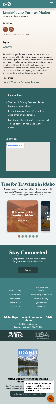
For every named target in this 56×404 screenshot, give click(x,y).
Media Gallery (15, 290)
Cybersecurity (41, 302)
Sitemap (41, 306)
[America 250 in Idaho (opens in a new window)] (15, 335)
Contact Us (15, 306)
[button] (19, 236)
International (15, 294)
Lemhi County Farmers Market (21, 82)
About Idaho (15, 302)
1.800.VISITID (36, 326)
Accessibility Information (41, 294)
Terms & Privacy (41, 298)
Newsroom (15, 298)
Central (7, 47)
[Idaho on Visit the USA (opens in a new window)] (42, 335)
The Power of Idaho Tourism (40, 289)
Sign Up (28, 270)
